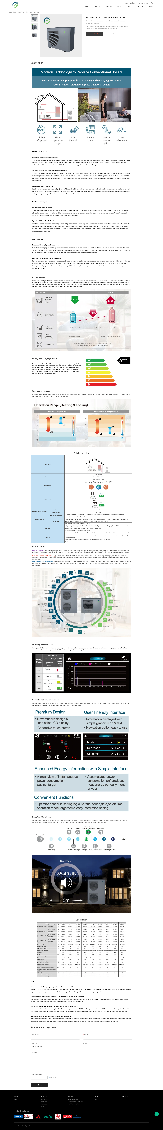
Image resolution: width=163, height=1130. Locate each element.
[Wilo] (48, 1116)
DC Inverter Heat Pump (51, 160)
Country (34, 1043)
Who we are (44, 1099)
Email (85, 1034)
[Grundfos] (77, 1116)
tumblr (119, 40)
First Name (35, 1034)
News (119, 6)
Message (34, 1052)
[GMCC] (18, 1116)
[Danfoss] (67, 1116)
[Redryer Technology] (57, 1116)
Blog (96, 1099)
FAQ (42, 1106)
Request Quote (143, 3)
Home (86, 6)
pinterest (115, 40)
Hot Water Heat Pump (74, 1104)
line (101, 40)
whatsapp (110, 40)
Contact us (44, 1104)
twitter (106, 40)
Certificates (44, 1101)
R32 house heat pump (32, 12)
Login (126, 3)
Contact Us (112, 34)
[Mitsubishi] (38, 1116)
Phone (85, 1043)
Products (109, 6)
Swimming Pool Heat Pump (75, 1101)
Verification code (36, 1075)
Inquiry (151, 6)
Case (128, 6)
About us (97, 6)
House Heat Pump (18, 12)
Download (139, 6)
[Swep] (28, 1116)
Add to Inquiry (94, 34)
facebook (97, 40)
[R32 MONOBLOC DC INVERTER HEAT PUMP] (61, 35)
